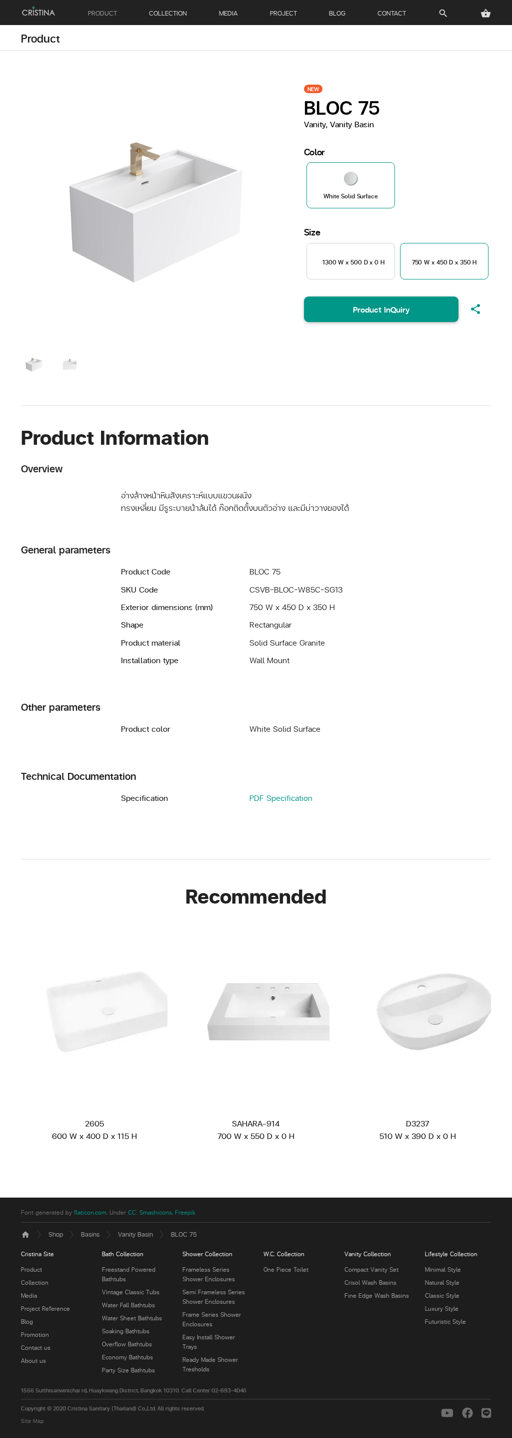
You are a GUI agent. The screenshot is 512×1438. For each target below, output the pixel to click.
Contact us (35, 1347)
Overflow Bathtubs (127, 1344)
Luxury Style (441, 1308)
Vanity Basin (135, 1234)
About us (33, 1360)
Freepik (185, 1212)
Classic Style (442, 1295)
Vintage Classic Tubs (131, 1292)
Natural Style (442, 1282)
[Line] (486, 1412)
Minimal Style (443, 1269)
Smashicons (156, 1212)
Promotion (35, 1334)
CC (132, 1212)
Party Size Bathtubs (128, 1370)
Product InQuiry (381, 309)
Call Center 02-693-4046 (214, 1390)
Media (29, 1295)
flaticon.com (90, 1212)
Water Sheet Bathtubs (132, 1318)
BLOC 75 (184, 1234)
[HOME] (38, 11)
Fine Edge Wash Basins (376, 1295)
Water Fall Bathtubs (128, 1305)
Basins (90, 1234)
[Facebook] (469, 1412)
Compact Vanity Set (371, 1269)
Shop (55, 1234)
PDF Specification (281, 797)
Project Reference (45, 1308)
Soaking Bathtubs (126, 1331)
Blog (27, 1321)
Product (40, 38)
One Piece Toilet (286, 1269)
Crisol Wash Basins (370, 1282)
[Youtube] (449, 1412)
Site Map (32, 1420)
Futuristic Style (445, 1321)
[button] (485, 13)
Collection (34, 1282)
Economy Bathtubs (127, 1357)
